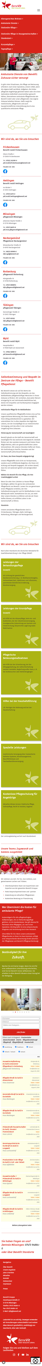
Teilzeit (30, 1047)
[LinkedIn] (28, 1354)
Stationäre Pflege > (9, 28)
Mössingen (9, 214)
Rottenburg (9, 271)
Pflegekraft (7, 1042)
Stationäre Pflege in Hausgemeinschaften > (19, 34)
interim (18, 1040)
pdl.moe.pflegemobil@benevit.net (15, 230)
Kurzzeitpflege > (8, 44)
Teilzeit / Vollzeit (9, 1052)
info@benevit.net (15, 1311)
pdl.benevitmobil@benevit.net (14, 354)
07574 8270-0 (10, 194)
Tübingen (8, 305)
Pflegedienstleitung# (30, 1040)
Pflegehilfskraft (17, 1042)
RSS (38, 1057)
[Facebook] (5, 171)
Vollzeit (22, 1052)
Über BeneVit (7, 1267)
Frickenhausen (11, 147)
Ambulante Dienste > (10, 23)
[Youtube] (23, 1354)
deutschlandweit (9, 1040)
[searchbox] (21, 1025)
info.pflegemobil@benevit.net (13, 287)
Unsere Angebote (9, 1270)
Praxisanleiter (26, 1037)
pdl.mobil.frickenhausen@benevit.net (16, 163)
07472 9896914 (11, 285)
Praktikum (20, 1047)
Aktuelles (6, 1275)
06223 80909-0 (11, 251)
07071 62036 (10, 318)
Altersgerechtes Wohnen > (12, 19)
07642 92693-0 (11, 352)
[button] (4, 1000)
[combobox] (21, 1026)
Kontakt (6, 1278)
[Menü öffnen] (38, 10)
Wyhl (6, 338)
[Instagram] (14, 1354)
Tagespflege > (7, 49)
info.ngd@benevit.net (11, 254)
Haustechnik (29, 1042)
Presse (5, 1289)
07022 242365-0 (11, 160)
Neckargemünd (11, 238)
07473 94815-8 (11, 227)
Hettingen (8, 180)
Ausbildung (8, 1047)
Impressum (7, 1284)
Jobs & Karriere (8, 1273)
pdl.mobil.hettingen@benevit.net (15, 196)
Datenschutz (7, 1281)
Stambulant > (6, 38)
